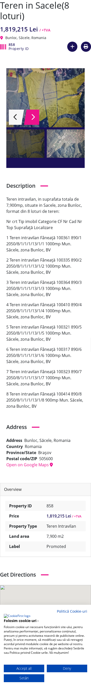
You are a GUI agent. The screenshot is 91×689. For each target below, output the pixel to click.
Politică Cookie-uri (72, 611)
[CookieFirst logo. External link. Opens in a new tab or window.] (17, 616)
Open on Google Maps (28, 465)
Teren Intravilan (61, 526)
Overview (12, 489)
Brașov (44, 452)
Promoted (56, 546)
